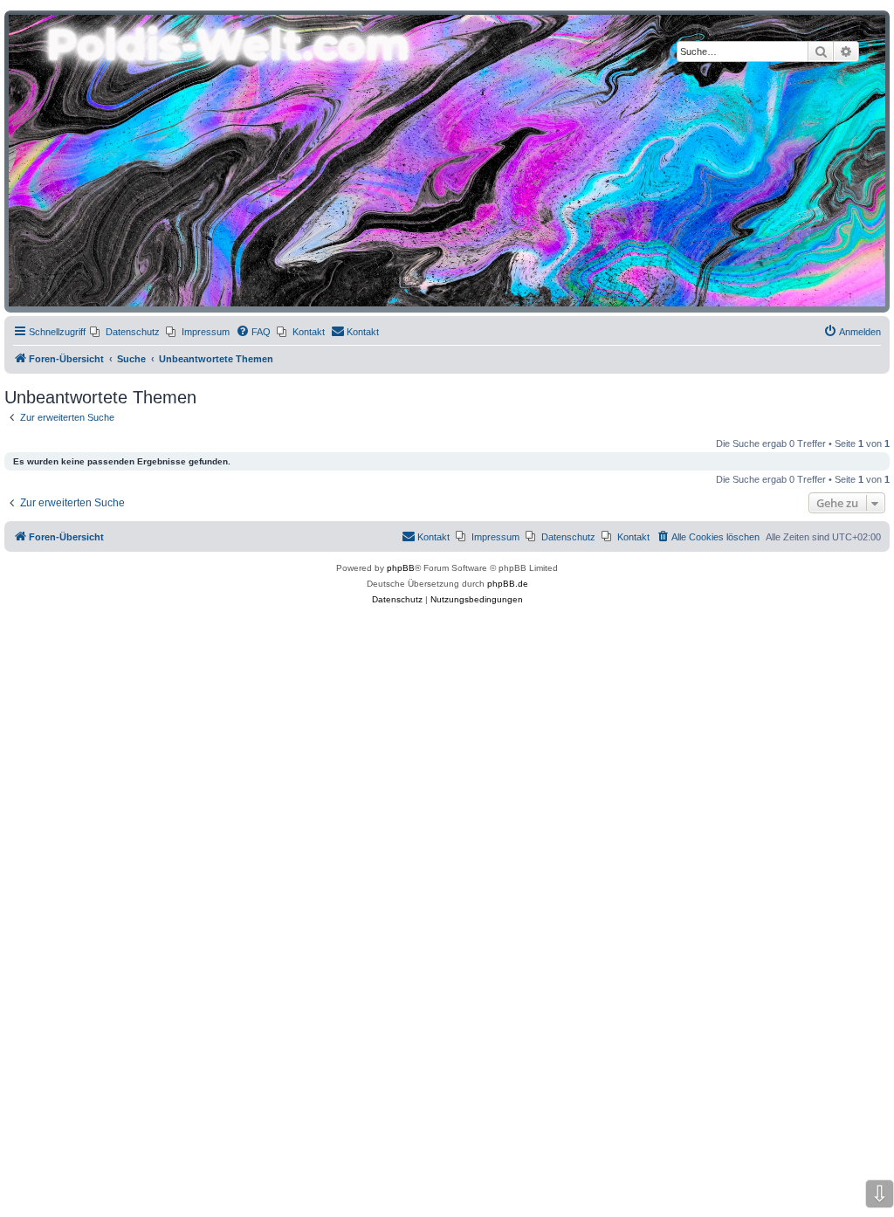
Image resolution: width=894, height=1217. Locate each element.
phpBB (401, 568)
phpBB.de (507, 583)
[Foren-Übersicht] (447, 160)
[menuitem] (125, 331)
